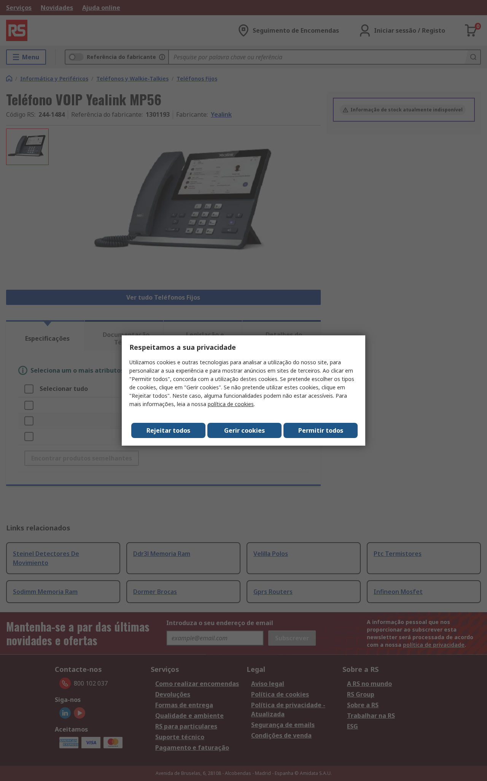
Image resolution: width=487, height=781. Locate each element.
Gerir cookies (244, 430)
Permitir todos (320, 430)
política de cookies (231, 404)
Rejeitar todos (168, 430)
